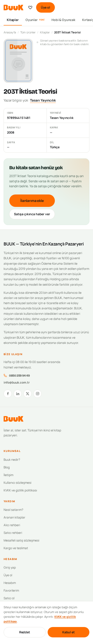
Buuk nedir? (12, 460)
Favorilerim (11, 590)
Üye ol (45, 7)
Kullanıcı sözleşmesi (17, 483)
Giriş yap (10, 567)
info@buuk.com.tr (17, 382)
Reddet (24, 632)
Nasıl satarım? (13, 510)
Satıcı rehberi (13, 533)
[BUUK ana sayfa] (13, 7)
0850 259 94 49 (19, 375)
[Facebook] (8, 394)
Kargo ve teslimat (16, 548)
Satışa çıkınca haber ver (32, 214)
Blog (7, 467)
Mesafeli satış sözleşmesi (21, 540)
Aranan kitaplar (14, 517)
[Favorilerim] (30, 7)
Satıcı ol (9, 598)
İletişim (8, 475)
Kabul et (68, 632)
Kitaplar (13, 20)
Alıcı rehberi (12, 525)
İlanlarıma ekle (32, 200)
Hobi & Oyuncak (63, 20)
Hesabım (10, 583)
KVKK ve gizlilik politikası (20, 490)
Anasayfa (10, 32)
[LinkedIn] (18, 394)
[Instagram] (37, 394)
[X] (27, 394)
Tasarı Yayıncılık (43, 100)
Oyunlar (35, 20)
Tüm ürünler (28, 32)
